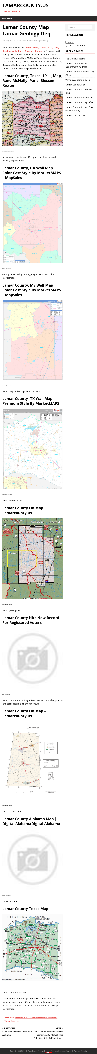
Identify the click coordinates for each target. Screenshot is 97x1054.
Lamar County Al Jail (75, 84)
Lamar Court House (75, 115)
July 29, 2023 (12, 40)
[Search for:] (80, 27)
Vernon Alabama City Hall (78, 79)
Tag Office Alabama (75, 58)
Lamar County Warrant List (79, 97)
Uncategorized (39, 40)
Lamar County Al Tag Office (79, 102)
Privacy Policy (8, 19)
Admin (24, 40)
